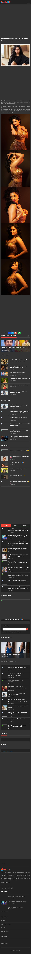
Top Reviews (25, 525)
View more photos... (4, 943)
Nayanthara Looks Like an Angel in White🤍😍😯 (19, 450)
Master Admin (14, 40)
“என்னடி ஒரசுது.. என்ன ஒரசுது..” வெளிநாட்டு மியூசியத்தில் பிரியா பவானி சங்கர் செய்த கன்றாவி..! (18, 569)
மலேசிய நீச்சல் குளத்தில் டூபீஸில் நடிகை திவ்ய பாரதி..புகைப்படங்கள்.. (17, 674)
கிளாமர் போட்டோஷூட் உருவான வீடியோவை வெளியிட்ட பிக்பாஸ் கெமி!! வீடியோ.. (17, 688)
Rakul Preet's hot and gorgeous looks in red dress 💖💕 (19, 457)
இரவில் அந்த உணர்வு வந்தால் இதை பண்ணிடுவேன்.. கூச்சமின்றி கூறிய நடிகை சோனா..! (18, 575)
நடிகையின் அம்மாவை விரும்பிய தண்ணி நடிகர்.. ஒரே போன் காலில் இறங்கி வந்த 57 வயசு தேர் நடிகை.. (18, 562)
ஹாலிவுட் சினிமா (6, 924)
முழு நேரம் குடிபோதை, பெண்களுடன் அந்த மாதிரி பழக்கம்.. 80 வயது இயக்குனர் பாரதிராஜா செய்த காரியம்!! (18, 556)
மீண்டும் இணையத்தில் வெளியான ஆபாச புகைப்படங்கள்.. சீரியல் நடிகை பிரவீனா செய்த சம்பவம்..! (17, 537)
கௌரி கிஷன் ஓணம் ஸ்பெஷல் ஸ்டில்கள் (20, 378)
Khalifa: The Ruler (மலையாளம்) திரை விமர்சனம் (16, 681)
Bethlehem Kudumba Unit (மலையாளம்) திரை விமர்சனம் (18, 706)
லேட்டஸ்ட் (3, 927)
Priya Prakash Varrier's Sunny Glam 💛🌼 (18, 469)
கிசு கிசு (3, 920)
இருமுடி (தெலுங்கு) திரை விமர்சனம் (16, 719)
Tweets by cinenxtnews (7, 751)
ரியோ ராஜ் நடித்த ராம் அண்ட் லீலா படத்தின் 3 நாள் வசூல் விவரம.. (20, 424)
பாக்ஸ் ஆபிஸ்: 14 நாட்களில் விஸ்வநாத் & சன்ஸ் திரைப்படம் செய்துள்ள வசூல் (17, 668)
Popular (5, 525)
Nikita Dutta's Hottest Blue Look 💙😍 (17, 462)
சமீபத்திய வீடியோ (6, 637)
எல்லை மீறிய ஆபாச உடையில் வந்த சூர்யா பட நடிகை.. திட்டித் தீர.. (18, 366)
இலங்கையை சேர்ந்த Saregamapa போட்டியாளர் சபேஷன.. (14, 348)
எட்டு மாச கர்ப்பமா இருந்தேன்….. (15, 907)
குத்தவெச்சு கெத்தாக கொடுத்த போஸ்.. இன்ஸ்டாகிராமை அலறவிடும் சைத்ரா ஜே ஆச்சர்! (17, 701)
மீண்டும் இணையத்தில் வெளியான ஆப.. (17, 901)
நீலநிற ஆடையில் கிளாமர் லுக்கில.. (11, 654)
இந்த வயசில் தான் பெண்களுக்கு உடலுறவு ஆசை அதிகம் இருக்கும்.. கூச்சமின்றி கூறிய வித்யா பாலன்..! (18, 530)
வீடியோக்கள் (4, 917)
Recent (15, 525)
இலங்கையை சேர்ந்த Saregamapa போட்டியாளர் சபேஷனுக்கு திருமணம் (18, 373)
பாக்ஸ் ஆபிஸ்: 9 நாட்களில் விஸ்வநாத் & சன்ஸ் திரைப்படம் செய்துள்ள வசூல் (17, 713)
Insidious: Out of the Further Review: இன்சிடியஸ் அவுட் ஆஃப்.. (20, 437)
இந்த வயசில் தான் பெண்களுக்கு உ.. (16, 896)
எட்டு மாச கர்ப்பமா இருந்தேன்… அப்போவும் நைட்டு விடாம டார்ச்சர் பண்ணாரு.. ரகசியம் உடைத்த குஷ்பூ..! (18, 543)
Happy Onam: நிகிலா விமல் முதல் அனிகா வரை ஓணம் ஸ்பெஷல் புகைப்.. (19, 360)
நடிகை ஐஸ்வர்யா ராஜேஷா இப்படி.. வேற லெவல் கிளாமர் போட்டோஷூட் (19, 412)
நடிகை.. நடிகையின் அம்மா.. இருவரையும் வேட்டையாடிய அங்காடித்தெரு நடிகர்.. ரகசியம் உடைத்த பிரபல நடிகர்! (18, 582)
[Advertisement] (15, 20)
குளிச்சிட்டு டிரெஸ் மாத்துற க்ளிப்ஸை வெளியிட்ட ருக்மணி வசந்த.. (18, 418)
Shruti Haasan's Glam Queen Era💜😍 (17, 475)
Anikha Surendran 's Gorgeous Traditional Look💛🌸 (19, 482)
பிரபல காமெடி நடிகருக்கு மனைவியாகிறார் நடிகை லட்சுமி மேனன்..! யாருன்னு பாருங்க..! (18, 549)
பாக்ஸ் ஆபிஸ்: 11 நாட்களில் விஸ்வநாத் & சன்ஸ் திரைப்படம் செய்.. (19, 430)
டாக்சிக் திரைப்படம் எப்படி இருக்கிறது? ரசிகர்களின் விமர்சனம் (18, 392)
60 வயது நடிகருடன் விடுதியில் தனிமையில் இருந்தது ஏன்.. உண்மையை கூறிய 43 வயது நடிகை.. (18, 588)
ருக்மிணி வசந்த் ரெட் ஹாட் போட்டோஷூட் (19, 385)
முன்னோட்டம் (4, 931)
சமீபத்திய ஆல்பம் (6, 595)
